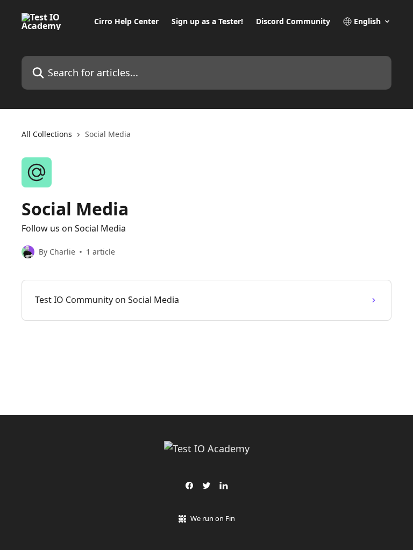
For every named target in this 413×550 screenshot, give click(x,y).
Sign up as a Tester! (207, 21)
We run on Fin (212, 518)
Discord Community (293, 21)
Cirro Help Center (126, 21)
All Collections (47, 134)
